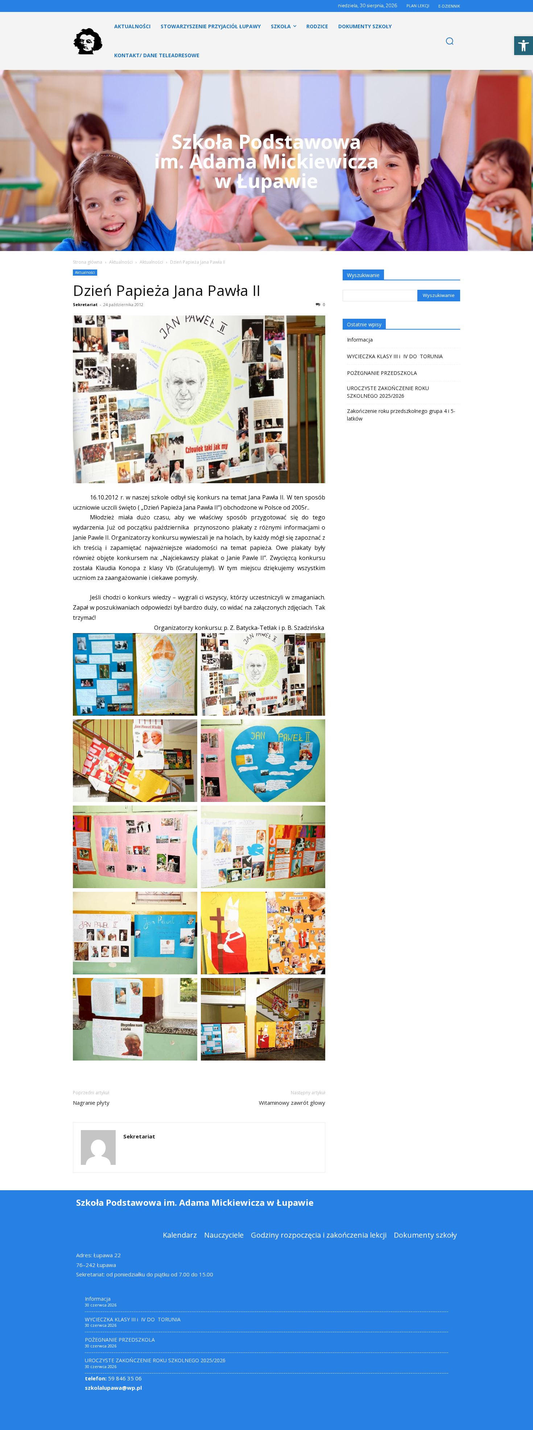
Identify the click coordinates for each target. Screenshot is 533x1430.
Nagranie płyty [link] (91, 1102)
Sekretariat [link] (85, 304)
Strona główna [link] (87, 262)
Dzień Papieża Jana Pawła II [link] (166, 290)
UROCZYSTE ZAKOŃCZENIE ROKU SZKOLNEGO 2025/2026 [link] (388, 392)
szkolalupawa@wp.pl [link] (113, 1387)
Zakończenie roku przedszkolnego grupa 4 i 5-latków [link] (401, 414)
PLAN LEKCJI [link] (417, 5)
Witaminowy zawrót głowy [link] (292, 1102)
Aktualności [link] (121, 262)
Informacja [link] (360, 339)
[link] (523, 45)
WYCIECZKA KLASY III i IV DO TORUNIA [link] (395, 356)
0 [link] (323, 304)
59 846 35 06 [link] (113, 1378)
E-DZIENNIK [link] (449, 6)
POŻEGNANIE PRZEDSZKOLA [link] (382, 372)
